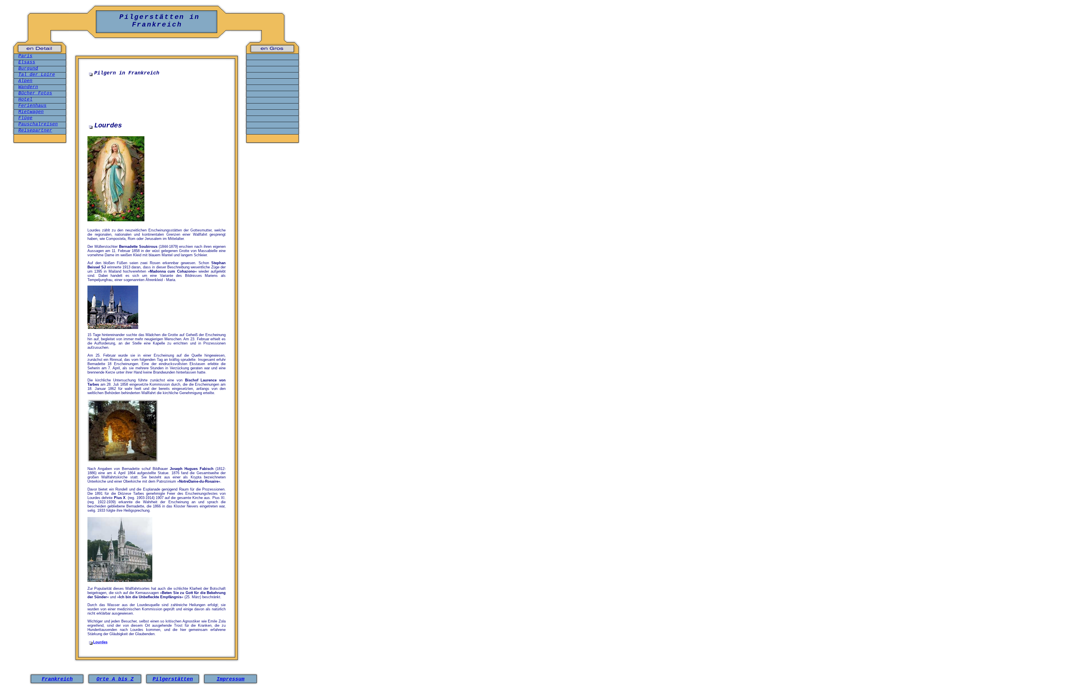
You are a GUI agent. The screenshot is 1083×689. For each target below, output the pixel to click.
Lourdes (100, 642)
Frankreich (57, 679)
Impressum (231, 679)
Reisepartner (35, 130)
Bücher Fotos (35, 93)
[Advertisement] (157, 94)
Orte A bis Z (115, 679)
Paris (25, 56)
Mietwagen (31, 111)
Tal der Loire (36, 74)
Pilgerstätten (173, 679)
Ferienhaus (32, 105)
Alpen (25, 80)
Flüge (25, 118)
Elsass (26, 62)
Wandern (28, 87)
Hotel (25, 99)
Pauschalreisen (38, 124)
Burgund (28, 68)
